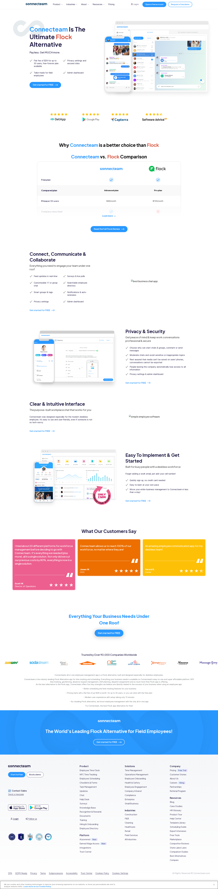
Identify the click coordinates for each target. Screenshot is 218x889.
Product (56, 4)
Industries (70, 4)
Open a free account (154, 4)
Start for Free (17, 774)
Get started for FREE (40, 310)
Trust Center (86, 873)
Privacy (33, 873)
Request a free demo (180, 4)
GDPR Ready (21, 873)
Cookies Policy (102, 873)
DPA (10, 873)
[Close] (214, 884)
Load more (107, 216)
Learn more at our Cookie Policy (37, 886)
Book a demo (35, 774)
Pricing (111, 4)
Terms (43, 873)
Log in (136, 4)
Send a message (16, 794)
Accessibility (72, 873)
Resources (97, 4)
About (84, 4)
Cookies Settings (120, 873)
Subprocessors (56, 873)
